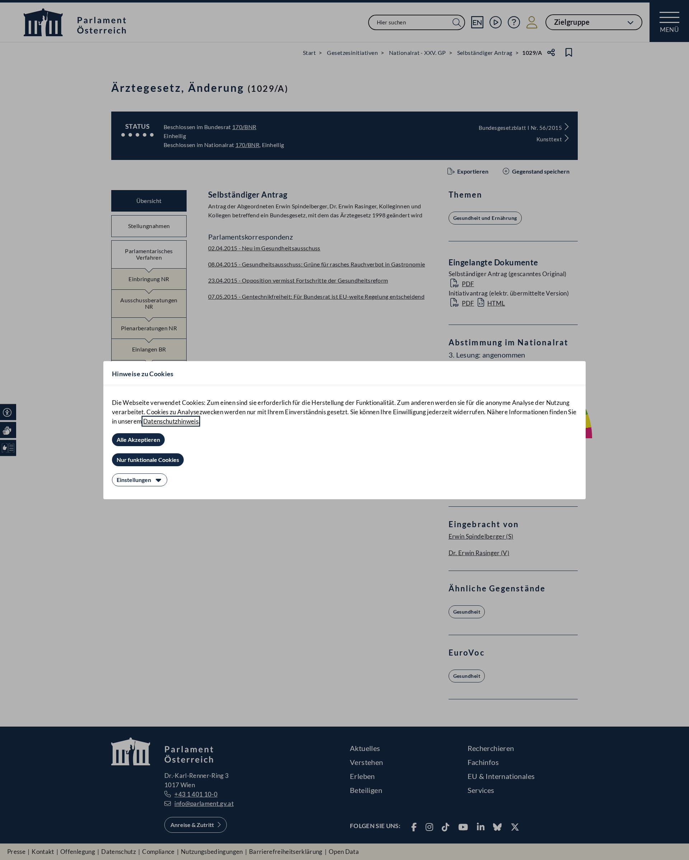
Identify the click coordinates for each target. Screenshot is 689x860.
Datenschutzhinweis (170, 421)
